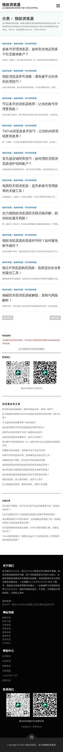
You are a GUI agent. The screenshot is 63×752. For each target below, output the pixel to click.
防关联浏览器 (31, 43)
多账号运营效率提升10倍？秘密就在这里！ (22, 432)
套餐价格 (6, 617)
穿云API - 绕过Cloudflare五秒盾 (17, 604)
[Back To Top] (31, 737)
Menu (57, 5)
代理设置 (6, 660)
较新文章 (55, 317)
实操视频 (6, 670)
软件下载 (6, 621)
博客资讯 (6, 628)
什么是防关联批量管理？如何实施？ (19, 422)
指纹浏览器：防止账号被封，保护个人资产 (22, 479)
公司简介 (6, 642)
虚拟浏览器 (29, 570)
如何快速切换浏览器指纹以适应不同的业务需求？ (25, 474)
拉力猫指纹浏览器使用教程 (31, 348)
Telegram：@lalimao (31, 726)
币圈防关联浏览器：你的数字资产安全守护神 (23, 450)
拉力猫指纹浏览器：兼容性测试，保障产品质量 (24, 484)
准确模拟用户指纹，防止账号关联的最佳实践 (23, 460)
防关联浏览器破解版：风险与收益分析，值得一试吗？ (28, 409)
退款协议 (6, 639)
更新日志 (6, 680)
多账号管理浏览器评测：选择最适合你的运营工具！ (27, 455)
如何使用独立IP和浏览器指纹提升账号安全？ (23, 427)
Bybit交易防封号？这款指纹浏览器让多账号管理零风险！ (29, 514)
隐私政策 (6, 632)
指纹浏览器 (11, 4)
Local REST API (9, 675)
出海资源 (6, 624)
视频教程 (6, 665)
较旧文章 (8, 317)
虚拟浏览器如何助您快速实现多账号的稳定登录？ (25, 464)
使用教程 (6, 656)
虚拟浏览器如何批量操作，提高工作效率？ (22, 437)
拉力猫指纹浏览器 (37, 581)
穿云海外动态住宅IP (44, 604)
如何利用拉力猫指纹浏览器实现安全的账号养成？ (25, 469)
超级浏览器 (18, 43)
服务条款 (6, 635)
